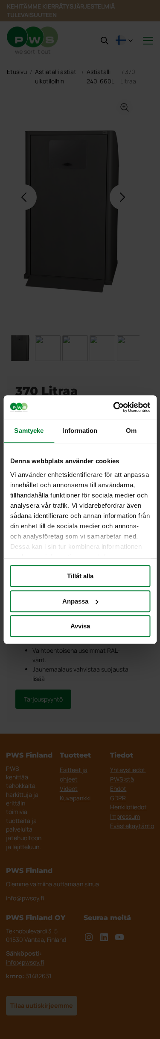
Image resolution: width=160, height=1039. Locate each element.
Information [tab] (79, 430)
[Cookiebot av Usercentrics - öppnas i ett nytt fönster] (114, 407)
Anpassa (75, 601)
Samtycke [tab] (29, 430)
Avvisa (80, 626)
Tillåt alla (80, 576)
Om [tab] (131, 430)
